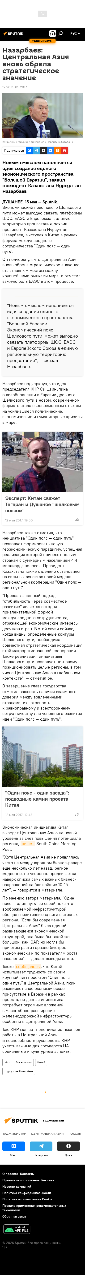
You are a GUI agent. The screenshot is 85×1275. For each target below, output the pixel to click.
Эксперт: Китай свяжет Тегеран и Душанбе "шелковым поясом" (42, 504)
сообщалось (28, 966)
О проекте (10, 1174)
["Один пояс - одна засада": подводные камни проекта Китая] (42, 756)
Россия (74, 1133)
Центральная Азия (47, 1133)
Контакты (27, 1174)
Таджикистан (14, 1133)
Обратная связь (14, 1216)
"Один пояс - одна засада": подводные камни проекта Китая (37, 799)
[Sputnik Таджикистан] (14, 35)
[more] (77, 520)
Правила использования (20, 1180)
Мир (7, 1062)
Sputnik (10, 142)
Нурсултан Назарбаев (18, 1071)
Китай (41, 1062)
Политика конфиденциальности (26, 1193)
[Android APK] (17, 1229)
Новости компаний (16, 1186)
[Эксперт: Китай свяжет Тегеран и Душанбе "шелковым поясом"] (42, 462)
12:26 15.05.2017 (14, 87)
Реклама (47, 1180)
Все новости (24, 1062)
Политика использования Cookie (27, 1199)
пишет (28, 843)
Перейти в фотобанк (60, 142)
